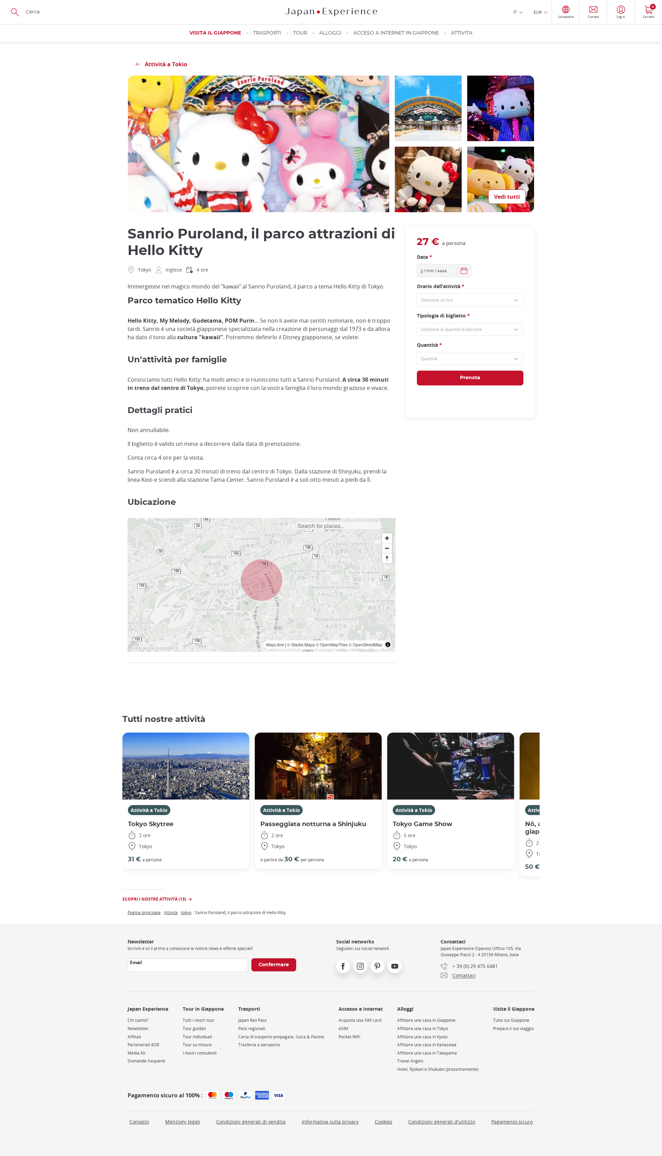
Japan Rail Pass (252, 1020)
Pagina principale (144, 912)
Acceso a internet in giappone (396, 33)
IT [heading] (515, 12)
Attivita (461, 33)
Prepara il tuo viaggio (513, 1028)
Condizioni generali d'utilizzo (441, 1121)
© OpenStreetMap (365, 644)
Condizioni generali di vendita (250, 1121)
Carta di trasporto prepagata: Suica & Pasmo (281, 1036)
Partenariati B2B (143, 1044)
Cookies (383, 1121)
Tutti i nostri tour (198, 1020)
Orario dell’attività (440, 286)
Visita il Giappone (215, 33)
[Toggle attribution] (388, 644)
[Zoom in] (387, 538)
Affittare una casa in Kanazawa (427, 1044)
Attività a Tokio (149, 810)
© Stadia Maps (301, 644)
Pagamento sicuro (512, 1121)
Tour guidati (194, 1028)
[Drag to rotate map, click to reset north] (387, 558)
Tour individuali (197, 1036)
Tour (300, 33)
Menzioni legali (182, 1121)
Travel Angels (410, 1061)
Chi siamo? (138, 1020)
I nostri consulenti (200, 1053)
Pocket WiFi (349, 1036)
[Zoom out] (387, 548)
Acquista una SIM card (360, 1020)
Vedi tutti (507, 196)
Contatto (139, 1121)
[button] (261, 580)
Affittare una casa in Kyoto (422, 1036)
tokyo (186, 912)
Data (424, 257)
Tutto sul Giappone (511, 1020)
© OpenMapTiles (332, 644)
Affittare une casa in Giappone (426, 1020)
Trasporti (267, 33)
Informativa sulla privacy (330, 1121)
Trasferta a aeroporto (259, 1044)
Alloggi (330, 33)
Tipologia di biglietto (443, 315)
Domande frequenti (146, 1061)
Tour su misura (197, 1044)
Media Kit (137, 1053)
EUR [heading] (538, 12)
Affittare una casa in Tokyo (422, 1028)
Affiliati (134, 1036)
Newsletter (138, 1028)
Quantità (429, 345)
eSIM (343, 1028)
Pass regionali (251, 1028)
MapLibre (275, 644)
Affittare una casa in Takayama (427, 1053)
